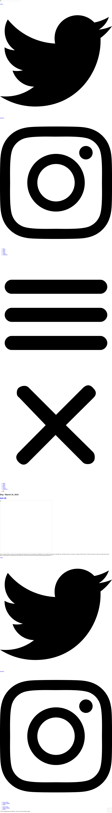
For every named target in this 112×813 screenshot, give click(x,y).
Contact (4, 253)
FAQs (4, 252)
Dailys (4, 251)
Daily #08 (3, 498)
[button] (56, 369)
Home (4, 248)
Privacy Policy (6, 802)
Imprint (4, 804)
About (4, 250)
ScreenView (5, 254)
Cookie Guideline (6, 803)
